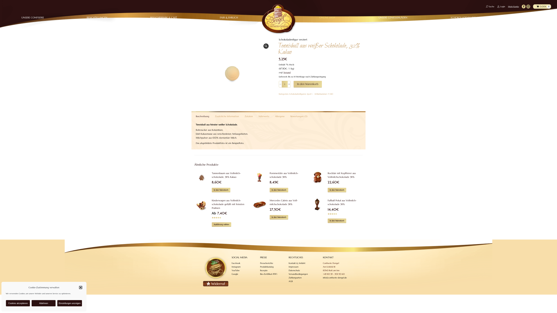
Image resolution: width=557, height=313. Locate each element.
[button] (80, 287)
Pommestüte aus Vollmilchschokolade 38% (284, 175)
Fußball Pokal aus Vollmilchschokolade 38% (342, 202)
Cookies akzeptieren (18, 303)
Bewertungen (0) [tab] (299, 116)
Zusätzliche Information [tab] (227, 116)
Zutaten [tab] (249, 116)
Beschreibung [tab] (202, 116)
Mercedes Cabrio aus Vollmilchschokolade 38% (284, 202)
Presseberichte (266, 263)
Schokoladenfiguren (297, 94)
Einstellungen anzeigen (70, 303)
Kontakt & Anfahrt (297, 263)
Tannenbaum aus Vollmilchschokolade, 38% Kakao (226, 175)
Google (235, 274)
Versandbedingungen (298, 274)
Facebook (236, 263)
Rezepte (264, 270)
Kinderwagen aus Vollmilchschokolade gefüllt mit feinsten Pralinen (228, 204)
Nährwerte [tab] (264, 116)
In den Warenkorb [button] (221, 190)
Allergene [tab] (280, 116)
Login (502, 6)
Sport (309, 94)
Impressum (293, 266)
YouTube (236, 270)
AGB (291, 281)
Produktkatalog (267, 266)
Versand (287, 72)
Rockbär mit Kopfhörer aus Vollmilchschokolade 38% (342, 175)
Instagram (236, 266)
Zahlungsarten (295, 277)
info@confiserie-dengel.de (335, 277)
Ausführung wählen (221, 224)
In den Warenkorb (307, 84)
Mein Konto (513, 6)
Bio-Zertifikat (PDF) (268, 274)
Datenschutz (294, 270)
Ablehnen (43, 303)
